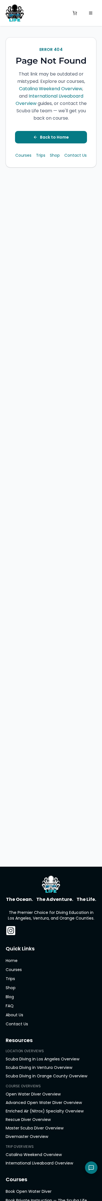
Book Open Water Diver (29, 1191)
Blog (10, 997)
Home (12, 960)
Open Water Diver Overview (33, 1094)
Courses (23, 155)
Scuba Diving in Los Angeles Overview (42, 1059)
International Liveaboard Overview (39, 1163)
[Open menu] (90, 13)
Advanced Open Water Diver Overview (44, 1102)
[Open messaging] (91, 1167)
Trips (40, 155)
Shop (55, 155)
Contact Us (75, 155)
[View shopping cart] (74, 13)
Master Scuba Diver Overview (34, 1128)
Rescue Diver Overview (28, 1119)
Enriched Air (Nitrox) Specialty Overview (45, 1111)
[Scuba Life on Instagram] (11, 930)
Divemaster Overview (27, 1136)
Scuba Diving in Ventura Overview (39, 1067)
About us (14, 1015)
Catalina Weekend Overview (50, 88)
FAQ (10, 1006)
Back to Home (54, 137)
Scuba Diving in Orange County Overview (46, 1076)
